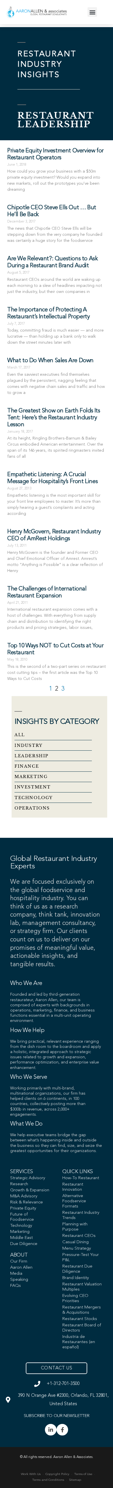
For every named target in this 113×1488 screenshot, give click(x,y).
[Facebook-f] (62, 1429)
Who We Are (26, 983)
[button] (92, 12)
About (19, 1255)
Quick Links (77, 1171)
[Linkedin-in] (51, 1429)
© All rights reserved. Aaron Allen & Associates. (56, 1457)
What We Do (26, 1124)
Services (21, 1171)
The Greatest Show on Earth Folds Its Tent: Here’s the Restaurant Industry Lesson (53, 418)
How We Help (27, 1030)
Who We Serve (28, 1077)
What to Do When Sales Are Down (50, 361)
